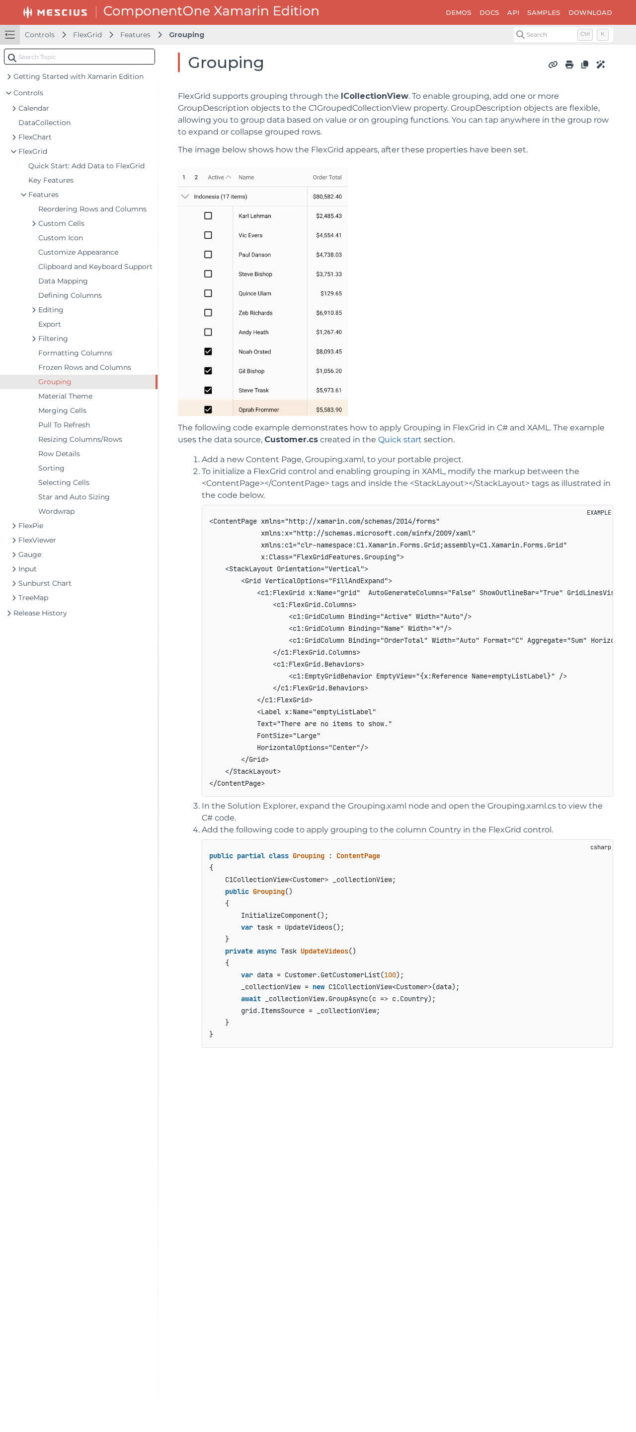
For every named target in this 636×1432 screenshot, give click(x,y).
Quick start (400, 439)
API (513, 12)
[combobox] (79, 57)
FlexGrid (87, 34)
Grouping (186, 34)
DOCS (489, 12)
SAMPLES (543, 12)
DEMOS (459, 12)
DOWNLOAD (590, 12)
